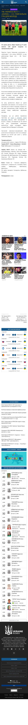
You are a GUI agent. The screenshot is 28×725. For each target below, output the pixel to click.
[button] (2, 2)
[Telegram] (9, 38)
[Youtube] (23, 649)
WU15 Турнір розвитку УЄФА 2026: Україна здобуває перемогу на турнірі (13, 413)
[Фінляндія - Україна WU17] (14, 334)
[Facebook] (5, 38)
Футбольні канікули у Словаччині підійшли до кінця (13, 409)
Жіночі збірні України (14, 5)
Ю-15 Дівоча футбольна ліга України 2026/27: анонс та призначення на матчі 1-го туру (13, 418)
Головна (6, 695)
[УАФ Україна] (14, 663)
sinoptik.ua (19, 688)
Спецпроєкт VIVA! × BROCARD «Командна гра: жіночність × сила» (12, 431)
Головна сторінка (5, 5)
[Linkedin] (22, 38)
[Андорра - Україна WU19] (14, 368)
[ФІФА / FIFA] (14, 668)
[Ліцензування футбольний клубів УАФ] (14, 676)
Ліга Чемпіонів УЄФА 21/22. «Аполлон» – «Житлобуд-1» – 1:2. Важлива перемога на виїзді (21, 319)
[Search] (26, 2)
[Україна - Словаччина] (14, 361)
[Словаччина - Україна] (14, 341)
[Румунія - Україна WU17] (14, 355)
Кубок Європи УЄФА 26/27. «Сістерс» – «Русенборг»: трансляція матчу (13, 444)
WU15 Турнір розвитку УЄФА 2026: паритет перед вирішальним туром (13, 422)
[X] (12, 38)
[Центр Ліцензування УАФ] (14, 671)
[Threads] (14, 653)
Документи (16, 695)
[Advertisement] (14, 296)
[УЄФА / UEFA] (14, 666)
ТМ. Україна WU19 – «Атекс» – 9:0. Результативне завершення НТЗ (6, 318)
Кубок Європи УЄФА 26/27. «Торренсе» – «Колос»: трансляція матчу (13, 435)
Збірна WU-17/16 (14, 9)
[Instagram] (7, 649)
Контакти (21, 695)
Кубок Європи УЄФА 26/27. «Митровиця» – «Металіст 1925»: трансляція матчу (11, 440)
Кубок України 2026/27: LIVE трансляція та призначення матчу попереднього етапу (11, 405)
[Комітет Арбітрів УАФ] (14, 674)
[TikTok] (15, 649)
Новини (11, 695)
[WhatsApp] (19, 38)
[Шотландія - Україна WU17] (14, 348)
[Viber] (15, 38)
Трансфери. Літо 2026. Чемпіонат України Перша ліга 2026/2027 (13, 426)
